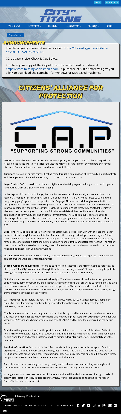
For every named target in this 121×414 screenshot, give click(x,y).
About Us (30, 405)
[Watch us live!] (94, 405)
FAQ (72, 405)
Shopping (90, 26)
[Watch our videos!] (88, 405)
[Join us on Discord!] (115, 405)
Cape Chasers (70, 26)
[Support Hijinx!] (104, 405)
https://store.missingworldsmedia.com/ (33, 69)
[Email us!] (4, 411)
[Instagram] (99, 405)
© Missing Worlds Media (27, 396)
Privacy (17, 405)
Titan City (50, 26)
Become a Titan (112, 2)
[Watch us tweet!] (83, 405)
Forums (109, 26)
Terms (7, 405)
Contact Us (45, 405)
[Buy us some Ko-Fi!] (110, 405)
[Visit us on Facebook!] (78, 405)
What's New (12, 26)
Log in (98, 2)
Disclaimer (61, 405)
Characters (31, 26)
